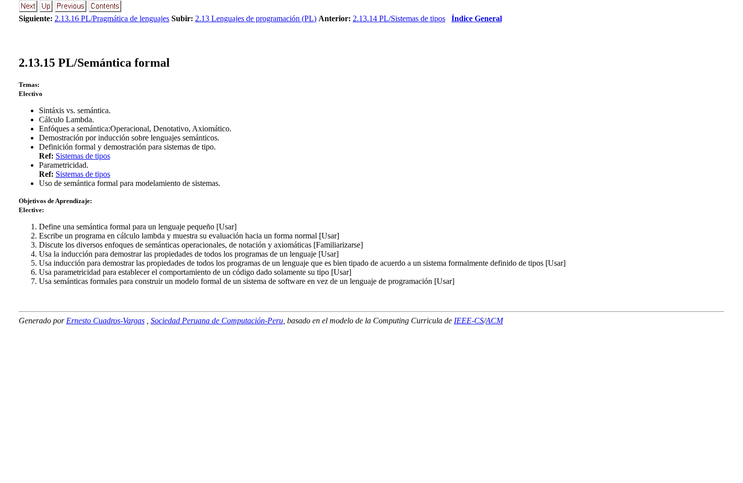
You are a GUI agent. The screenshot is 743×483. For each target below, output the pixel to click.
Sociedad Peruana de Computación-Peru (217, 320)
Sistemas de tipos (83, 156)
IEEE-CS (469, 320)
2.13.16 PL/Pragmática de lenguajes (112, 18)
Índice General (476, 18)
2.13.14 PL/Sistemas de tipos (399, 18)
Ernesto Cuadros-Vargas (105, 320)
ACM (494, 320)
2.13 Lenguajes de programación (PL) (255, 18)
